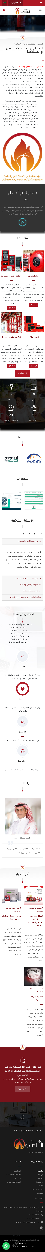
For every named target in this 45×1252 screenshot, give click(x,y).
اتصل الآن (17, 26)
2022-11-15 (40, 992)
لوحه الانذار (34, 337)
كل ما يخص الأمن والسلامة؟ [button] (29, 585)
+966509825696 (33, 1219)
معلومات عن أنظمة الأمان (34, 908)
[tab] (22, 541)
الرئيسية (40, 1171)
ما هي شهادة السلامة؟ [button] (31, 591)
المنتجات (28, 26)
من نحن (40, 1175)
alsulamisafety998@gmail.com (27, 1222)
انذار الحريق (33, 276)
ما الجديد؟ (39, 1182)
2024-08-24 (39, 911)
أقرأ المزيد (33, 305)
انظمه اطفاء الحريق (11, 337)
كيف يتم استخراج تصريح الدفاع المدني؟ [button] (25, 597)
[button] (4, 3)
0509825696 (34, 1215)
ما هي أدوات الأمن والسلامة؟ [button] (29, 541)
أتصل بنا (40, 1193)
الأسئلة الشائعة (37, 1189)
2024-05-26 (17, 911)
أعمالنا (41, 1186)
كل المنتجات (22, 373)
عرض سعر (12, 3)
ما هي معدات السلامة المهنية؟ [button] (28, 579)
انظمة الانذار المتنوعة (11, 276)
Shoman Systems (27, 1246)
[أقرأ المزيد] (33, 896)
